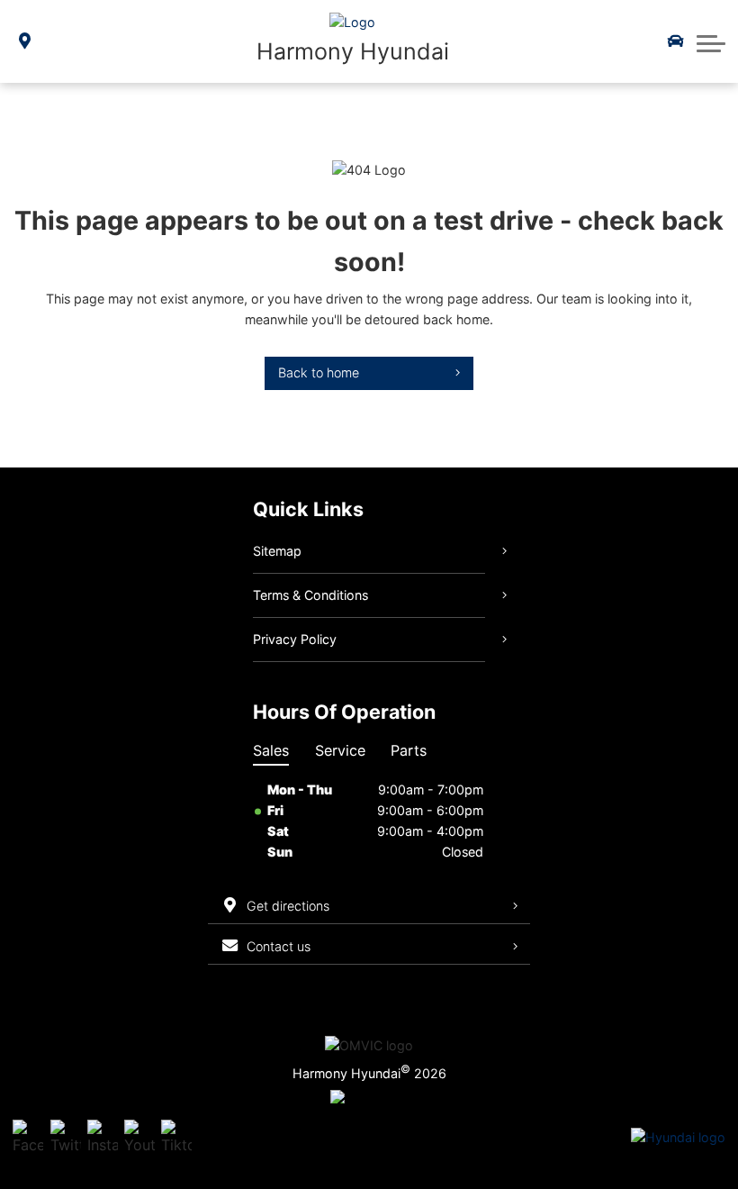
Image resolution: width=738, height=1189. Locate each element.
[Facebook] (28, 1137)
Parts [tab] (409, 750)
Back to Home (318, 372)
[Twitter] (65, 1137)
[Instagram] (102, 1137)
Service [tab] (340, 750)
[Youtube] (139, 1137)
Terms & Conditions (310, 595)
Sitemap (277, 550)
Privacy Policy (295, 639)
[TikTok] (176, 1137)
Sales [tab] (271, 750)
